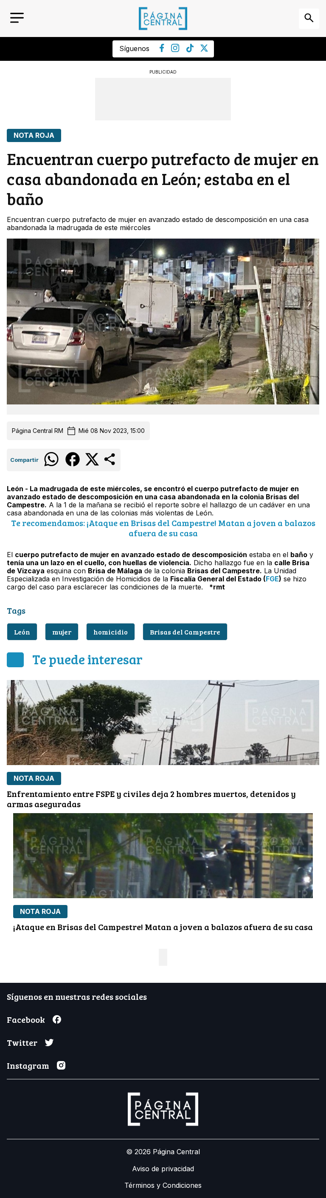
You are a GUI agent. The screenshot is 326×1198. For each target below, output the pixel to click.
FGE (272, 579)
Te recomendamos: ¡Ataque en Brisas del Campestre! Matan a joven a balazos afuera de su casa (163, 528)
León (22, 631)
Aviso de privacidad (163, 1168)
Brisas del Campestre (185, 631)
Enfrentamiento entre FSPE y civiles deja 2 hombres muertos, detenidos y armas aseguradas (151, 799)
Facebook (26, 1019)
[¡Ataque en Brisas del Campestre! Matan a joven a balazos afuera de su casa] (163, 855)
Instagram (28, 1065)
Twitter (22, 1042)
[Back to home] (163, 18)
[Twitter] (204, 49)
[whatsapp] (51, 465)
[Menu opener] (17, 18)
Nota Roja (34, 135)
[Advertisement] (163, 99)
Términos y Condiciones (163, 1185)
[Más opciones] (110, 464)
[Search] (309, 19)
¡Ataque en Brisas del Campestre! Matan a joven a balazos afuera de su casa (163, 927)
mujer (61, 631)
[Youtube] (175, 50)
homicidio (110, 631)
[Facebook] (162, 50)
